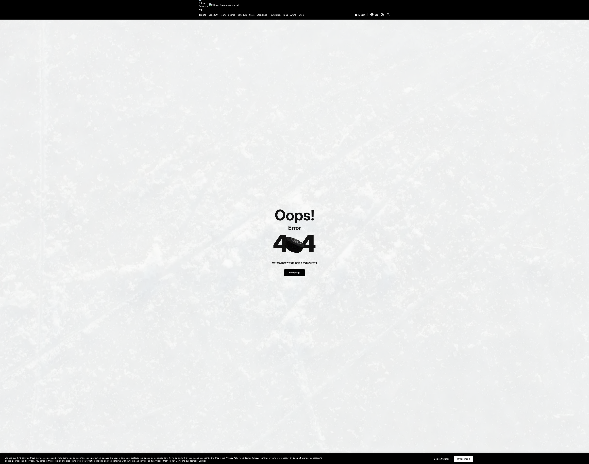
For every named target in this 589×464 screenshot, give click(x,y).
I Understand (463, 459)
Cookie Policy (251, 458)
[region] (294, 458)
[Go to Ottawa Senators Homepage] (224, 5)
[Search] (388, 15)
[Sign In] (382, 15)
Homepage (294, 272)
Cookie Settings (300, 458)
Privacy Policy (233, 458)
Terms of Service (198, 461)
